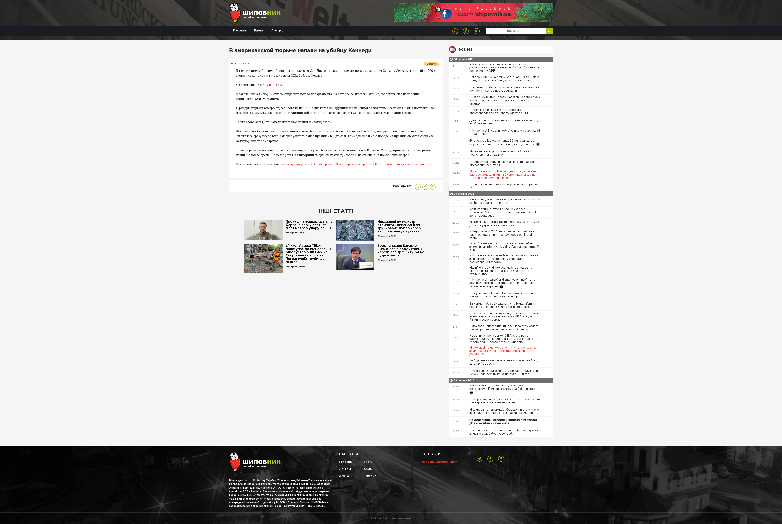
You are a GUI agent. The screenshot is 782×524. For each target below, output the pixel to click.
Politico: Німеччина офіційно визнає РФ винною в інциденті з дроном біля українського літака (504, 79)
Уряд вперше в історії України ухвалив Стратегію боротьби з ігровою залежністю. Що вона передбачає (503, 212)
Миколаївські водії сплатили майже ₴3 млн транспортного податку (499, 153)
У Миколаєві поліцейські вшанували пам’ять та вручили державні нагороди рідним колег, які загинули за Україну (502, 283)
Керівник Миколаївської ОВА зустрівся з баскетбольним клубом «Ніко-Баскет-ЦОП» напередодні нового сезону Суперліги (501, 339)
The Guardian (270, 85)
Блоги (258, 30)
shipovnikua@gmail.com (440, 462)
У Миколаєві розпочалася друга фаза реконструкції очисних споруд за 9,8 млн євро (502, 387)
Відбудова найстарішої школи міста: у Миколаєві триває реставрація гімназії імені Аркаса (504, 328)
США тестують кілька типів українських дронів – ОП (504, 186)
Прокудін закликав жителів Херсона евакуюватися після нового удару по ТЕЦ (309, 225)
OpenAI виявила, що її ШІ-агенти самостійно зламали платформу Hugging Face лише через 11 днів (504, 246)
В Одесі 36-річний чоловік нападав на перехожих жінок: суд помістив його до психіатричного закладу (504, 100)
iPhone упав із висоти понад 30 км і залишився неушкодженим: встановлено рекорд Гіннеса (502, 143)
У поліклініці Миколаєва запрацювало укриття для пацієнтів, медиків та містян (505, 201)
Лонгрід (277, 30)
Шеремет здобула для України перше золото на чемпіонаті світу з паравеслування (504, 89)
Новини (465, 49)
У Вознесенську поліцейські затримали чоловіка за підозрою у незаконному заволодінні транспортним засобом (503, 258)
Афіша (344, 476)
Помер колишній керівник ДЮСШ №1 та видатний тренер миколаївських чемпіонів (504, 401)
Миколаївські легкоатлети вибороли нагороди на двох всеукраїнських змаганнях (504, 224)
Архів (368, 469)
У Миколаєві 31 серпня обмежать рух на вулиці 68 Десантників (505, 132)
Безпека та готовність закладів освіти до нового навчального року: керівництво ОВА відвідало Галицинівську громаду (504, 316)
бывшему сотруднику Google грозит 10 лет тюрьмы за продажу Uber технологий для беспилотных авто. (357, 164)
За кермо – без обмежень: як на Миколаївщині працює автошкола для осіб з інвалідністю (502, 305)
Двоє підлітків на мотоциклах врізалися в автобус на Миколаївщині (504, 122)
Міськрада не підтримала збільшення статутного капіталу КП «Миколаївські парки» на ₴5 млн (504, 411)
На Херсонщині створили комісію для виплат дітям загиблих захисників (503, 422)
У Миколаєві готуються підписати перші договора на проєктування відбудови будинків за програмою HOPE (504, 67)
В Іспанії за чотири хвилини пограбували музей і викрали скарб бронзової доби (503, 432)
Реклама (370, 476)
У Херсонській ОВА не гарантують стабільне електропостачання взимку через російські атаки (501, 234)
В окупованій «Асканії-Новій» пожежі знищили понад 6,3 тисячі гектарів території (502, 295)
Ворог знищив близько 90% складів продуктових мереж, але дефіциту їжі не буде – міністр (400, 250)
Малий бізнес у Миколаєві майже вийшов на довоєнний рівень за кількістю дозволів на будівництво (500, 270)
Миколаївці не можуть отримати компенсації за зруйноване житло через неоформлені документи (399, 226)
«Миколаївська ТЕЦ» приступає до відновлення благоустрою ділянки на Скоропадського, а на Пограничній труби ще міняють (309, 254)
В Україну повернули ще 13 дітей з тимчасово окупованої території (502, 163)
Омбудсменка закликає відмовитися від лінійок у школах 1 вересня (503, 362)
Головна (239, 30)
